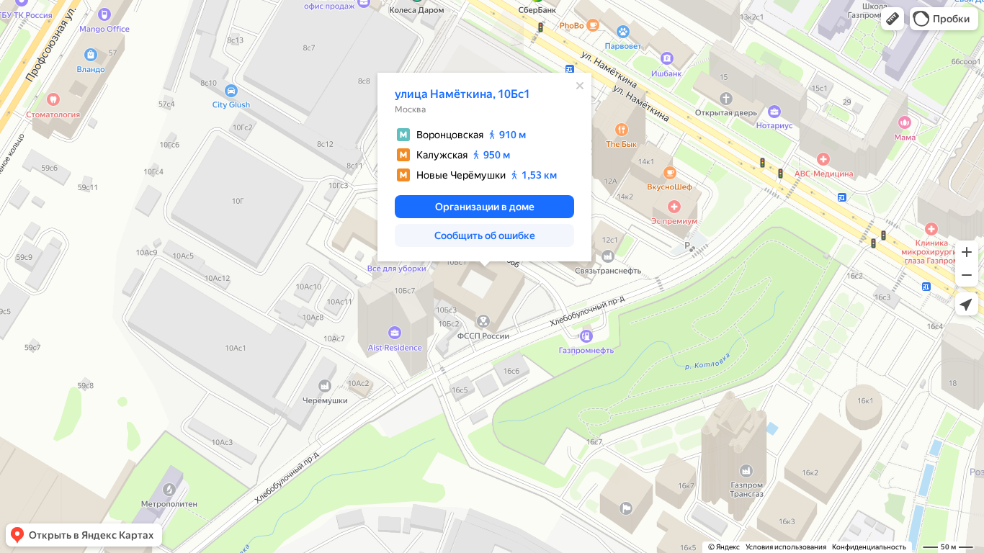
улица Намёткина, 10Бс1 (462, 94)
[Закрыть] (580, 85)
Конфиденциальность (869, 547)
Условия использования (786, 547)
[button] (892, 18)
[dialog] (484, 167)
